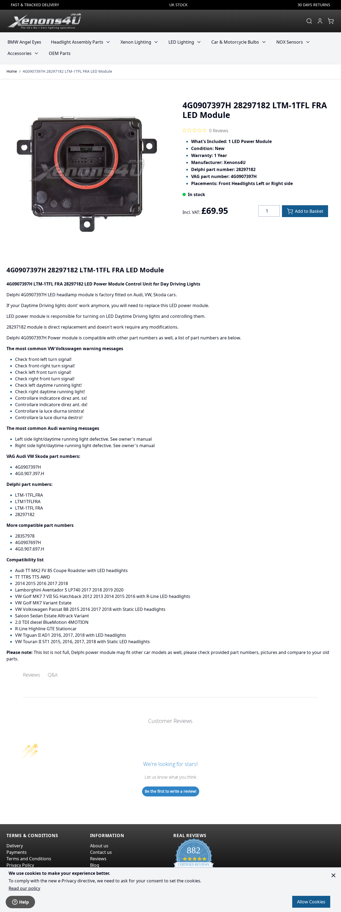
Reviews (98, 859)
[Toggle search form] (309, 21)
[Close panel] (333, 875)
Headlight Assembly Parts (77, 42)
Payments (16, 852)
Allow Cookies (311, 902)
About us (99, 846)
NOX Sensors (289, 42)
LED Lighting (181, 42)
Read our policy (24, 888)
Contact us (101, 852)
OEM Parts (60, 53)
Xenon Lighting (135, 42)
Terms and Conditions (28, 859)
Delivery (14, 846)
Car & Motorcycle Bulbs (235, 42)
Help (24, 902)
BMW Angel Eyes (24, 42)
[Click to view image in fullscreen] (85, 173)
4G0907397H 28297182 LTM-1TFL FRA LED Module (67, 71)
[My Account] (320, 21)
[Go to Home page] (43, 21)
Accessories (20, 53)
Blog (94, 865)
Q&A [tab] (53, 674)
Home (11, 71)
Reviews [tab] (31, 674)
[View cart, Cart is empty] (331, 21)
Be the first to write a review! (171, 791)
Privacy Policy (20, 865)
